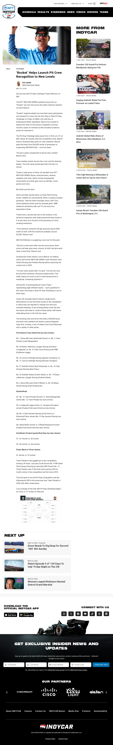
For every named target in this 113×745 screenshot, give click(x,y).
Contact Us (40, 711)
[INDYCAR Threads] (99, 613)
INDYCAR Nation (57, 711)
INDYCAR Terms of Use (56, 670)
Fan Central (59, 4)
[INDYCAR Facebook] (78, 613)
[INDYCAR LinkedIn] (106, 613)
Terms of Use (63, 739)
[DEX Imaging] (49, 691)
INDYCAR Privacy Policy (78, 670)
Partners (86, 711)
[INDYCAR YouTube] (85, 613)
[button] (6, 692)
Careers (28, 711)
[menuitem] (29, 12)
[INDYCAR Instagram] (64, 613)
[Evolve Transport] (97, 691)
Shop (90, 4)
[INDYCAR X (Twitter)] (71, 613)
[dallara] (25, 691)
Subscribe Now (101, 665)
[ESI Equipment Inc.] (73, 691)
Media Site (73, 711)
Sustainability (100, 711)
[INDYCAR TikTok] (92, 613)
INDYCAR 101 (76, 4)
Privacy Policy (50, 739)
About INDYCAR (13, 711)
